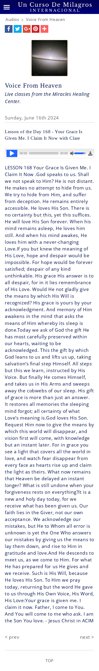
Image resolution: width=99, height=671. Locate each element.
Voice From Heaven (45, 19)
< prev (12, 637)
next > (87, 637)
